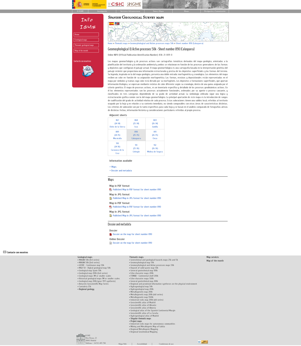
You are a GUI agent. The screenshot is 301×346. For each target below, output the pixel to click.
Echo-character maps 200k (142, 273)
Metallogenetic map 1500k (142, 297)
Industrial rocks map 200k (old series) (147, 299)
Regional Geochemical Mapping (144, 331)
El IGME (80, 11)
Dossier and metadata (121, 170)
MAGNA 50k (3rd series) (89, 260)
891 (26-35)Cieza (155, 135)
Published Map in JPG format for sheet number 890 (137, 198)
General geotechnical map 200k (144, 281)
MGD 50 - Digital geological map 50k (95, 268)
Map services (212, 257)
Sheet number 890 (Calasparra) (189, 43)
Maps (113, 166)
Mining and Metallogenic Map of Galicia (148, 326)
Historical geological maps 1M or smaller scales (99, 278)
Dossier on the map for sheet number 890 (132, 234)
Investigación (102, 11)
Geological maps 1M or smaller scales (95, 276)
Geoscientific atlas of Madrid (143, 302)
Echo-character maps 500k (142, 278)
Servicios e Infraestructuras (130, 11)
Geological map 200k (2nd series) (93, 273)
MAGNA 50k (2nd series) (89, 262)
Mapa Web (123, 344)
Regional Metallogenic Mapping (144, 329)
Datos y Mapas (158, 11)
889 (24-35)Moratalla (117, 135)
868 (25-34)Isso (136, 123)
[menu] (85, 42)
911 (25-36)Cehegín (136, 148)
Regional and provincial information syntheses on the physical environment (164, 284)
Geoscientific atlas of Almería (143, 307)
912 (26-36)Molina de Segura (155, 148)
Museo (186, 11)
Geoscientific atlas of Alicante (143, 305)
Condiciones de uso (166, 344)
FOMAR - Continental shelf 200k (144, 276)
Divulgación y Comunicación (214, 11)
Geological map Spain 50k (90, 270)
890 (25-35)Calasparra (136, 135)
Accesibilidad (142, 344)
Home (77, 34)
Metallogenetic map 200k (142, 292)
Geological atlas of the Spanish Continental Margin (153, 310)
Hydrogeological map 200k (142, 289)
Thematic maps (121, 43)
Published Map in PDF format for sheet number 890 (137, 189)
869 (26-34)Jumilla (155, 123)
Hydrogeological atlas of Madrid (145, 315)
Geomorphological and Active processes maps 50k (152, 43)
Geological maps (81, 40)
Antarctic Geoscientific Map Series (94, 284)
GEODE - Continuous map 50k (91, 265)
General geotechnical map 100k (144, 270)
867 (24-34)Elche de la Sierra (117, 123)
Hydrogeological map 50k (142, 286)
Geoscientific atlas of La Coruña (144, 313)
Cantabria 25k (85, 286)
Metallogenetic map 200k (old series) (147, 294)
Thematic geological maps (84, 45)
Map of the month (81, 51)
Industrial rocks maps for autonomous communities (153, 323)
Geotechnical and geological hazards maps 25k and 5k (154, 260)
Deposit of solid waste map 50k (144, 268)
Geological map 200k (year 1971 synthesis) (97, 281)
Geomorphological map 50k (142, 262)
